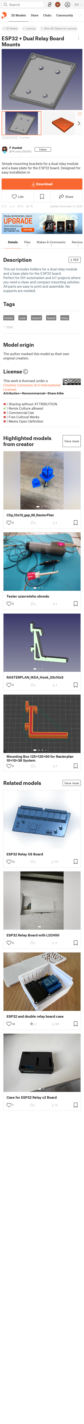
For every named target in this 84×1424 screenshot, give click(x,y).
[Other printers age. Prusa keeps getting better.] (42, 223)
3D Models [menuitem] (18, 15)
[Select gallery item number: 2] (42, 506)
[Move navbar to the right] (80, 15)
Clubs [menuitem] (47, 15)
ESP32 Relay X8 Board (25, 854)
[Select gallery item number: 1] (38, 506)
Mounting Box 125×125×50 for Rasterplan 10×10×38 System (40, 758)
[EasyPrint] (50, 4)
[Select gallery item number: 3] (45, 506)
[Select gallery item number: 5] (48, 588)
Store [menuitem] (34, 15)
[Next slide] (78, 123)
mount (36, 318)
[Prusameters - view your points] (57, 4)
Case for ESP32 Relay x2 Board (32, 1097)
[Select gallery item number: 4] (45, 588)
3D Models (12, 28)
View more (71, 441)
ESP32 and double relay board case (35, 1016)
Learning (30, 28)
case (22, 318)
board (51, 318)
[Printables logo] (4, 15)
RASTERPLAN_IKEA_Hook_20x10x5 (35, 677)
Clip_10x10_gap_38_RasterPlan (30, 515)
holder (8, 318)
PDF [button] (76, 260)
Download (44, 184)
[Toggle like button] (9, 522)
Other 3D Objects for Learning (60, 28)
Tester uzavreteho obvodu (28, 596)
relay (64, 318)
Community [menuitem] (64, 15)
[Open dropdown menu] (78, 37)
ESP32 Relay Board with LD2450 (33, 935)
